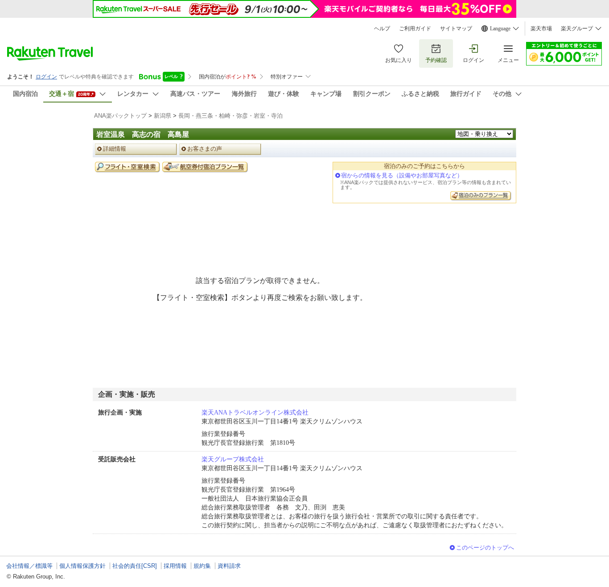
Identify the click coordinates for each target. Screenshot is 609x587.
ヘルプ (382, 28)
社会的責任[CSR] (134, 565)
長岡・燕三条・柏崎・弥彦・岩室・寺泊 (230, 115)
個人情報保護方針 (82, 565)
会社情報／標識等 (29, 565)
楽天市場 (541, 28)
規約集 (202, 565)
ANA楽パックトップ (120, 115)
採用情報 (175, 565)
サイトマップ (456, 28)
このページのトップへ (485, 547)
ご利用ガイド (415, 28)
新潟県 (162, 115)
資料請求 (229, 565)
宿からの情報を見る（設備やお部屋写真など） (402, 175)
